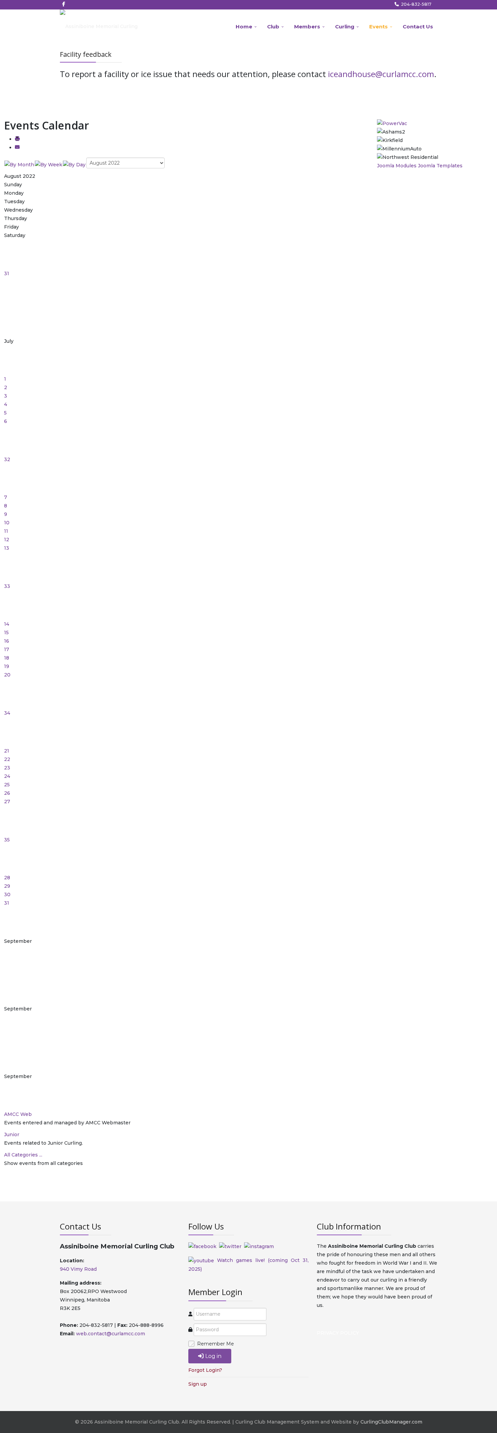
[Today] (74, 164)
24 (7, 776)
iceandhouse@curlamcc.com (381, 73)
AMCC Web (18, 1114)
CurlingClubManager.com (391, 1422)
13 (6, 548)
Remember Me (215, 1344)
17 (6, 649)
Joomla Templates (440, 166)
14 (6, 624)
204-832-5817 (416, 4)
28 (7, 878)
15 (6, 632)
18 (6, 658)
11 (6, 531)
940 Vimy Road (78, 1269)
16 (6, 641)
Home (244, 26)
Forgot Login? (205, 1370)
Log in (213, 1356)
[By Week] (48, 164)
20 (7, 675)
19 (6, 666)
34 (7, 713)
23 (7, 768)
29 (7, 886)
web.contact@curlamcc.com (110, 1334)
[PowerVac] (392, 123)
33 (7, 586)
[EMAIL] (17, 147)
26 (7, 793)
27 (7, 801)
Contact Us (418, 26)
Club (273, 26)
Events (378, 26)
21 (6, 751)
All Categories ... (23, 1155)
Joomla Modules (397, 166)
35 (7, 840)
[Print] (17, 139)
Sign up (197, 1384)
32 (7, 459)
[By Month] (19, 164)
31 (6, 273)
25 (7, 785)
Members (307, 26)
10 (6, 523)
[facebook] (63, 4)
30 (7, 894)
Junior (11, 1134)
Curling (344, 26)
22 (7, 759)
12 (6, 539)
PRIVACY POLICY (338, 1333)
